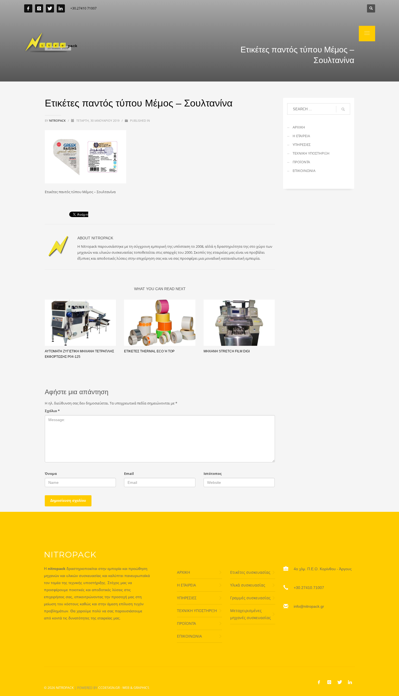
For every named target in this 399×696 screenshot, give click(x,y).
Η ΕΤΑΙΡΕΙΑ (301, 135)
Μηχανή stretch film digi (227, 351)
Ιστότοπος (212, 473)
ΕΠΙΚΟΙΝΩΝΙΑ (304, 170)
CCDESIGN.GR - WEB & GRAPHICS (123, 687)
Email (129, 473)
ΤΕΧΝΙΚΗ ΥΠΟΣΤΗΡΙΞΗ (311, 153)
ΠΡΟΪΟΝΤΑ (301, 161)
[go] (343, 109)
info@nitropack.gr (309, 606)
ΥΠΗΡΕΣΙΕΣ (302, 144)
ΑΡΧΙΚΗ (299, 127)
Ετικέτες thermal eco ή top (149, 351)
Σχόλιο (52, 410)
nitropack (57, 120)
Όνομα (51, 473)
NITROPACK (65, 687)
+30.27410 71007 (83, 8)
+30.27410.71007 (309, 587)
